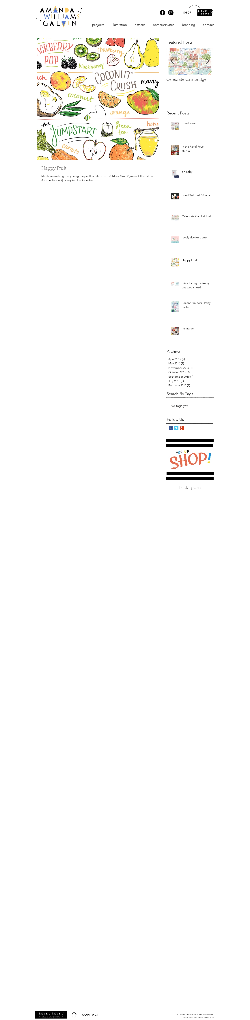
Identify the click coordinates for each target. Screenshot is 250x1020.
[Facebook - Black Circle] (162, 12)
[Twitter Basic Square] (176, 428)
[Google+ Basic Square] (182, 428)
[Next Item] (207, 61)
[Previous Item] (172, 61)
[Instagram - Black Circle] (170, 12)
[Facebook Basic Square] (171, 428)
